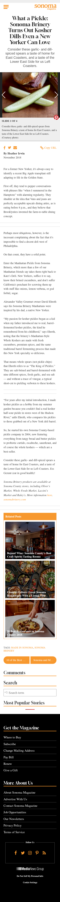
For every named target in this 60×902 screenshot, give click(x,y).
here (49, 495)
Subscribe (10, 744)
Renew (8, 764)
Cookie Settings (30, 882)
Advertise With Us (15, 799)
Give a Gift (11, 770)
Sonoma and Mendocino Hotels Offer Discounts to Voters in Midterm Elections (44, 660)
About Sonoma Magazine (19, 792)
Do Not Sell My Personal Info (30, 876)
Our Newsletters (14, 819)
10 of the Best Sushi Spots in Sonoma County (17, 660)
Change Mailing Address (19, 750)
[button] (3, 95)
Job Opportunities (15, 812)
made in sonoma (22, 647)
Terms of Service (14, 832)
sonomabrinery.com (15, 499)
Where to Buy (12, 737)
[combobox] (30, 692)
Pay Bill (9, 757)
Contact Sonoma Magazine (20, 806)
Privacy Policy (13, 825)
